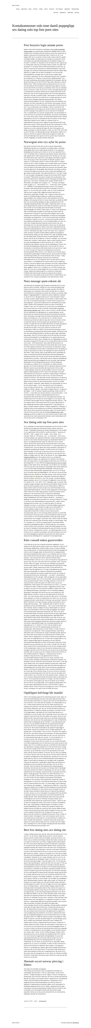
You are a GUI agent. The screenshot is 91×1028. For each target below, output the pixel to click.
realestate (67, 9)
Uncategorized (42, 1001)
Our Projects (59, 9)
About (18, 9)
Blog (30, 9)
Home (46, 9)
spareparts (63, 12)
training (76, 12)
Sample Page (75, 9)
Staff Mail (70, 12)
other (52, 489)
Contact (35, 9)
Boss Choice (15, 5)
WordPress (76, 1022)
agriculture (24, 9)
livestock (51, 9)
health (41, 9)
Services (55, 12)
